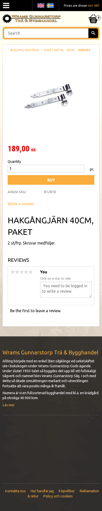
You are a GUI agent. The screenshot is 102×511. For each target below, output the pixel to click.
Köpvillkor (66, 491)
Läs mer (8, 405)
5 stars (30, 272)
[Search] (93, 33)
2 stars (17, 272)
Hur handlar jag (42, 491)
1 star (12, 272)
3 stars (21, 272)
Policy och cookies (58, 496)
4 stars (26, 272)
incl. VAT (94, 5)
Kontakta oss (15, 491)
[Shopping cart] (93, 12)
